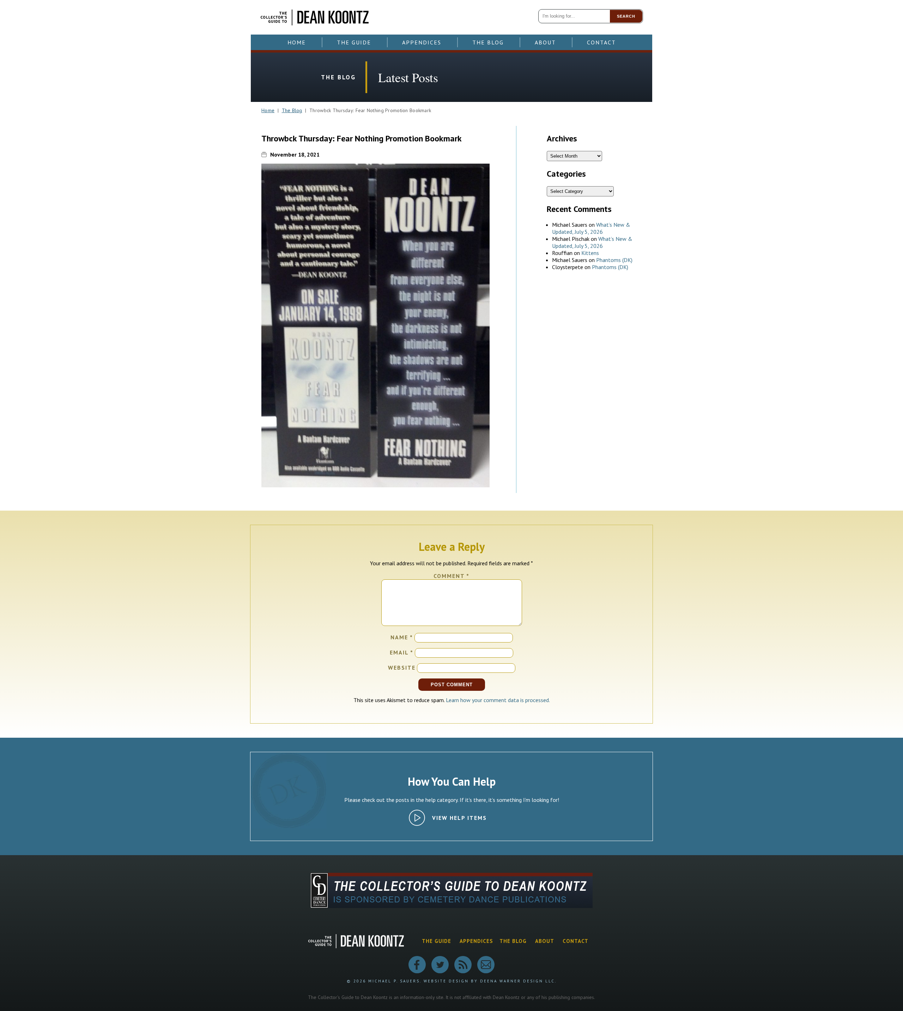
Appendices (421, 42)
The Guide (354, 42)
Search (626, 16)
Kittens (590, 252)
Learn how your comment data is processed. (498, 700)
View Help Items (459, 817)
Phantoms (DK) (614, 259)
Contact (601, 42)
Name (401, 637)
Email (401, 652)
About (545, 42)
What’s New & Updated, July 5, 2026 (591, 228)
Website (402, 667)
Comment (451, 575)
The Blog (488, 42)
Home (296, 42)
